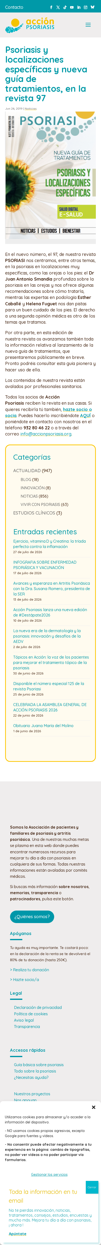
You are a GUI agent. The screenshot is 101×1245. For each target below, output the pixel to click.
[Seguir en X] (58, 7)
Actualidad (27, 470)
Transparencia (27, 1026)
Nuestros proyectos (32, 1093)
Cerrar (92, 1187)
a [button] (88, 25)
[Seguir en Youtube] (71, 7)
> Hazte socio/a (24, 979)
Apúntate (17, 1233)
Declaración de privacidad (38, 1007)
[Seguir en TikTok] (65, 7)
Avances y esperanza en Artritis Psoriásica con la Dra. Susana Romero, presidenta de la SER (51, 588)
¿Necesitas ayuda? (31, 1077)
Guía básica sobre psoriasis (39, 1064)
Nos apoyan (25, 1100)
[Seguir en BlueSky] (92, 6)
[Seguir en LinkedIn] (78, 7)
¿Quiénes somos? (32, 916)
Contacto (14, 7)
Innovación (33, 487)
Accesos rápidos (27, 1050)
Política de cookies (31, 1013)
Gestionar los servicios (49, 1174)
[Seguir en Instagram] (85, 7)
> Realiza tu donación (29, 969)
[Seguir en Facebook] (51, 7)
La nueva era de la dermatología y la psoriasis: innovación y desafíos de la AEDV (47, 636)
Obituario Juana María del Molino (43, 725)
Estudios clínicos (34, 513)
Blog (26, 479)
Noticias (31, 108)
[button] (93, 1107)
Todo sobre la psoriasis (35, 1071)
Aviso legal (24, 1020)
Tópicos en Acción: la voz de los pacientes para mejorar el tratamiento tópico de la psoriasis (51, 662)
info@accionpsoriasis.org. (46, 434)
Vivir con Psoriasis (40, 504)
